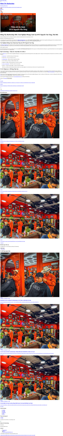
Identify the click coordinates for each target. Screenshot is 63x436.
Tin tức (15, 7)
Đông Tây (4, 53)
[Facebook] (0, 418)
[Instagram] (2, 418)
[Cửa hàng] (0, 10)
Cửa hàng (17, 7)
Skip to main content (3, 0)
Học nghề (20, 7)
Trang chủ (1, 7)
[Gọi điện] (0, 12)
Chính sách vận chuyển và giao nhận (29, 435)
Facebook (5, 78)
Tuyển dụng (4, 412)
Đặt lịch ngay (2, 248)
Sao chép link (10, 78)
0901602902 (5, 430)
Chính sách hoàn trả (21, 435)
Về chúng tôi (5, 7)
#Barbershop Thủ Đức (3, 90)
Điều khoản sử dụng (9, 435)
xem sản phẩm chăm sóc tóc (18, 76)
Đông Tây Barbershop (5, 44)
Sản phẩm (8, 7)
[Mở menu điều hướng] (2, 12)
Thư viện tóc (12, 7)
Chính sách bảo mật (3, 435)
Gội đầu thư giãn (4, 59)
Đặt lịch (3, 414)
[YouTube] (1, 418)
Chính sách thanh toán (15, 435)
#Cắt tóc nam (9, 90)
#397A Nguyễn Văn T (14, 90)
